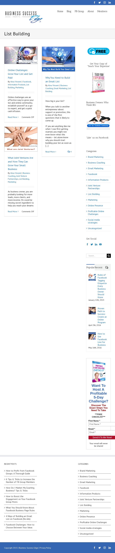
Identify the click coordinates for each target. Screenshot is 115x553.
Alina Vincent (15, 81)
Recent (99, 267)
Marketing (19, 87)
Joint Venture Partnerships (94, 187)
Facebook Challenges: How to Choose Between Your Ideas (20, 526)
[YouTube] (100, 244)
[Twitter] (92, 244)
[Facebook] (87, 244)
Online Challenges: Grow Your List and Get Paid (20, 73)
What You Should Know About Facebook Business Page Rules (20, 509)
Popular (90, 267)
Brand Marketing (95, 156)
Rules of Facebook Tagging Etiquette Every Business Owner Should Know (102, 286)
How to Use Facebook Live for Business (102, 339)
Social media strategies (94, 221)
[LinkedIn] (96, 244)
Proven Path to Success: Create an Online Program (102, 315)
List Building (24, 179)
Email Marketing (60, 88)
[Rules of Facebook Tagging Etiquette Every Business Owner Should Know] (92, 274)
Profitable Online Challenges (96, 212)
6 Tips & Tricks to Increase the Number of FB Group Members (20, 480)
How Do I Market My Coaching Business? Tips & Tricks (20, 489)
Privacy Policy (45, 548)
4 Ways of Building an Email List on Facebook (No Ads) (19, 517)
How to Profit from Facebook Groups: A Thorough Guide (20, 472)
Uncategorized (95, 228)
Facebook (27, 81)
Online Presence (95, 205)
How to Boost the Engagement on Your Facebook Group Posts (20, 499)
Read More (12, 117)
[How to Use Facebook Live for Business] (92, 333)
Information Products (16, 84)
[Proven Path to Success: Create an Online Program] (92, 308)
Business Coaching (96, 162)
